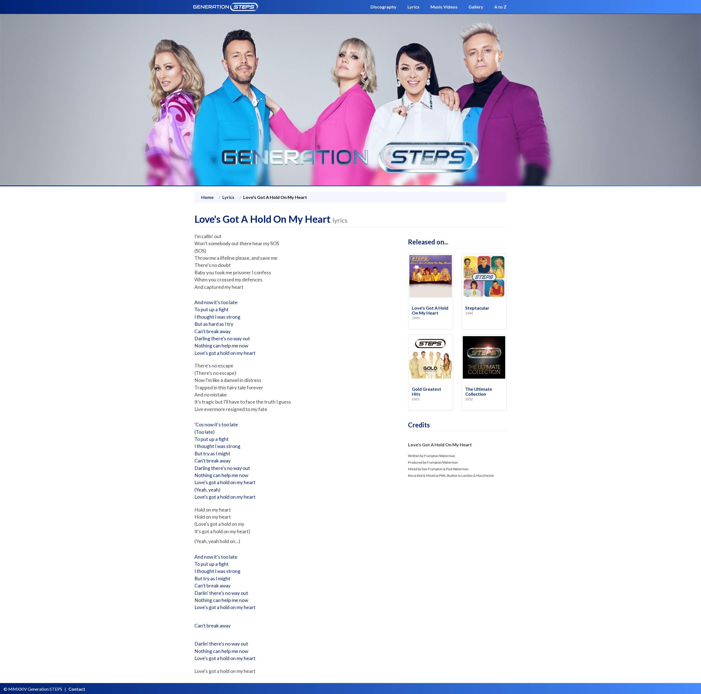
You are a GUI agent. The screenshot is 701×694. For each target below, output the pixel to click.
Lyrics (413, 6)
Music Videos (444, 6)
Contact (76, 689)
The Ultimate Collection (478, 391)
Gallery (476, 6)
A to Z (500, 6)
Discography (383, 6)
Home (207, 197)
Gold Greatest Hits (426, 391)
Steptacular (477, 307)
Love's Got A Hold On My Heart (430, 310)
